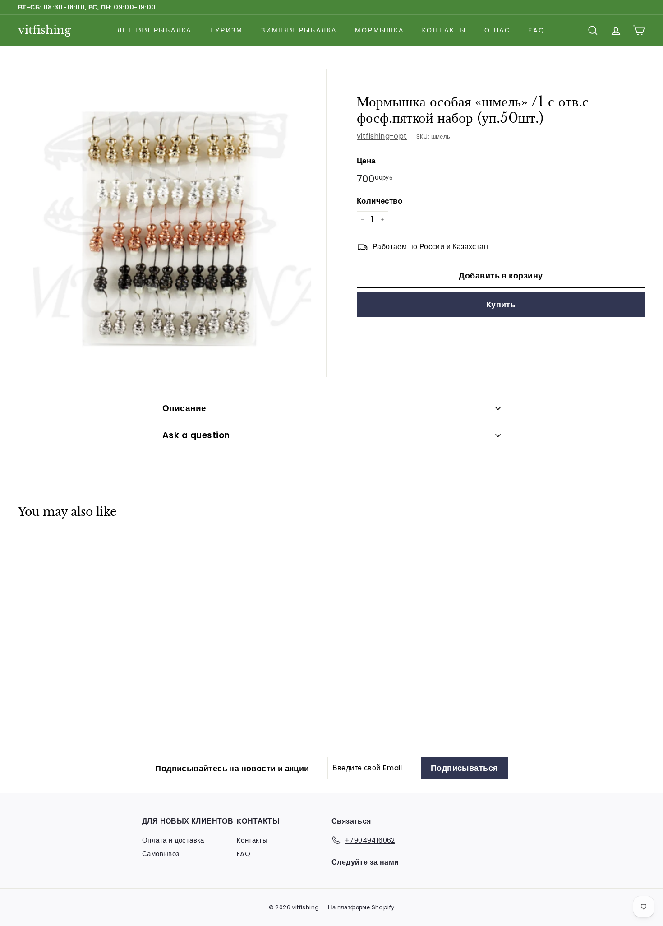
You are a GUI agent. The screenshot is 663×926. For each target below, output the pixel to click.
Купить (501, 304)
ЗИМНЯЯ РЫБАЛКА (299, 30)
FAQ (537, 30)
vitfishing (44, 30)
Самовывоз (161, 853)
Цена (366, 160)
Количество (379, 200)
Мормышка (379, 30)
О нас (497, 30)
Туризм (226, 30)
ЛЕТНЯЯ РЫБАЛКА (154, 30)
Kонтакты (444, 30)
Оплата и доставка (173, 840)
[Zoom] (172, 223)
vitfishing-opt (382, 136)
